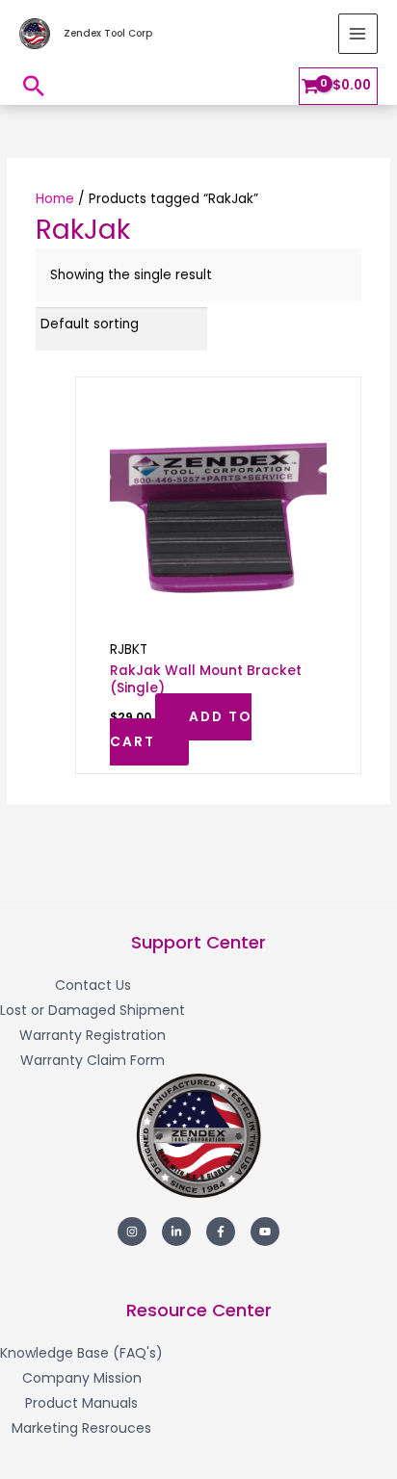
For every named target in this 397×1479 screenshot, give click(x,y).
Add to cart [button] (180, 729)
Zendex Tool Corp (108, 33)
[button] (33, 85)
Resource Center (199, 1310)
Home (55, 199)
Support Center (198, 942)
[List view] (356, 324)
